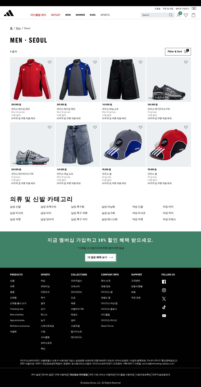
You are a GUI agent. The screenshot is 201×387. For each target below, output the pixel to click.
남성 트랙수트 (48, 207)
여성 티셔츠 (139, 213)
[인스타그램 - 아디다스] (176, 290)
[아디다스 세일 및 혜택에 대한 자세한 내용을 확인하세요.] (100, 3)
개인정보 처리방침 (79, 375)
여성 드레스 (169, 219)
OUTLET (55, 15)
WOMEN (80, 15)
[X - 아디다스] (176, 299)
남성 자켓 (15, 219)
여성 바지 (168, 207)
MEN (68, 15)
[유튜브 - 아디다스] (176, 316)
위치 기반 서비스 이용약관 (102, 375)
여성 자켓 (137, 219)
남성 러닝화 (108, 207)
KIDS (92, 15)
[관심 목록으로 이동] (186, 15)
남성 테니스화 (109, 219)
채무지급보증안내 (161, 375)
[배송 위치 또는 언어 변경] (194, 8)
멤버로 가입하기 (182, 9)
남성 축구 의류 (79, 213)
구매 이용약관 (61, 375)
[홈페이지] (9, 13)
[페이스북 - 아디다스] (176, 282)
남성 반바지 (47, 219)
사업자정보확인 (143, 375)
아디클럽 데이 (38, 15)
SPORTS (105, 15)
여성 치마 (168, 213)
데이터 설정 (47, 375)
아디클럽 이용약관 (125, 375)
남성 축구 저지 (79, 219)
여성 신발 (137, 207)
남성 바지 (46, 213)
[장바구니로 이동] (193, 15)
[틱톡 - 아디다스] (176, 307)
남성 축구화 (77, 207)
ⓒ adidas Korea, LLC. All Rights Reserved (100, 383)
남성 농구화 (108, 213)
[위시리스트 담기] (49, 63)
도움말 (157, 9)
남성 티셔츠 (16, 213)
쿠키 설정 (35, 375)
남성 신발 (15, 207)
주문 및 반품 (168, 9)
